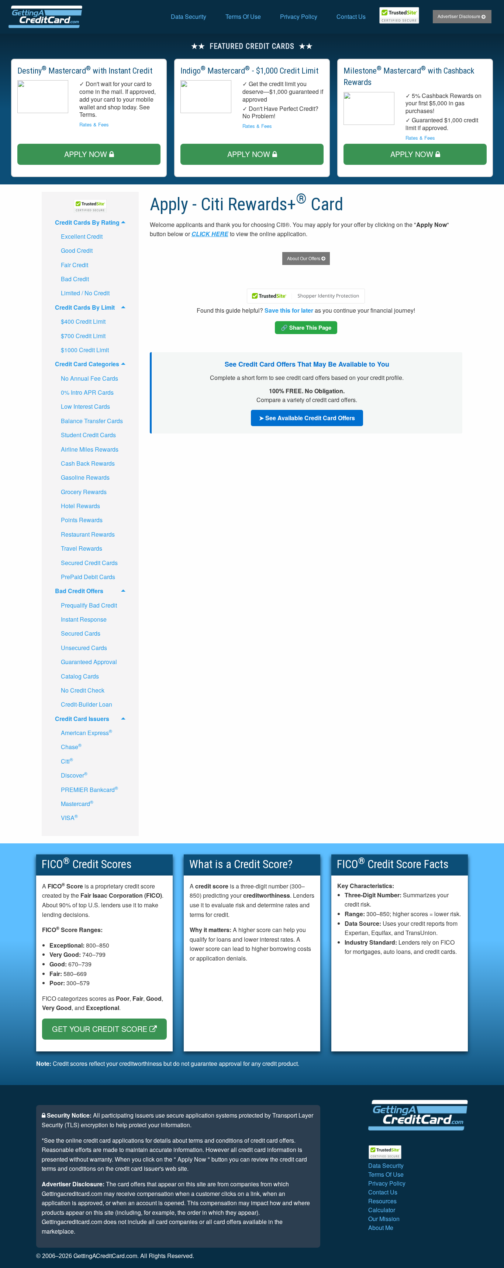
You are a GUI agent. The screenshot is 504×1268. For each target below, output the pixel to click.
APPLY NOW (86, 154)
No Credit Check (82, 690)
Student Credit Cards (88, 435)
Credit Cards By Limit (85, 307)
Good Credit (77, 250)
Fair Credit (74, 265)
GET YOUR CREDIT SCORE (100, 1028)
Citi (67, 760)
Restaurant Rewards (88, 534)
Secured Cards (80, 633)
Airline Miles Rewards (89, 449)
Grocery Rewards (84, 491)
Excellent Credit (82, 236)
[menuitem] (188, 16)
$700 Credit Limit (83, 336)
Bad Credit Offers (79, 591)
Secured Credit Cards (89, 562)
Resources (382, 1201)
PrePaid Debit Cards (88, 576)
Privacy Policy (298, 16)
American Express (86, 732)
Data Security (188, 16)
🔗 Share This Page (306, 327)
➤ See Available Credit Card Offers (307, 418)
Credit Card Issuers (82, 718)
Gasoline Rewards (85, 477)
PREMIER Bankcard (89, 789)
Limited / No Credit (85, 293)
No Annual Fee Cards (89, 378)
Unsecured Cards (84, 647)
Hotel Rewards (80, 506)
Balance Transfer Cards (92, 421)
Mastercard (77, 803)
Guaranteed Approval (89, 661)
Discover (74, 774)
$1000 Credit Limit (85, 350)
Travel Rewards (81, 548)
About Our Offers (304, 258)
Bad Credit (75, 279)
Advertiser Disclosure (459, 16)
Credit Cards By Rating (87, 222)
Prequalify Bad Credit (89, 605)
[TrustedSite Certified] (399, 15)
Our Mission (384, 1218)
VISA (69, 817)
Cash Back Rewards (88, 463)
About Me (380, 1227)
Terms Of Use (243, 16)
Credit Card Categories (87, 364)
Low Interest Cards (85, 406)
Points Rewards (82, 520)
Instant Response (84, 619)
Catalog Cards (80, 676)
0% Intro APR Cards (87, 392)
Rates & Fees (94, 124)
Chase (71, 746)
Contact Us (351, 16)
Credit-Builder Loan (86, 704)
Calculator (381, 1210)
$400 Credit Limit (83, 321)
